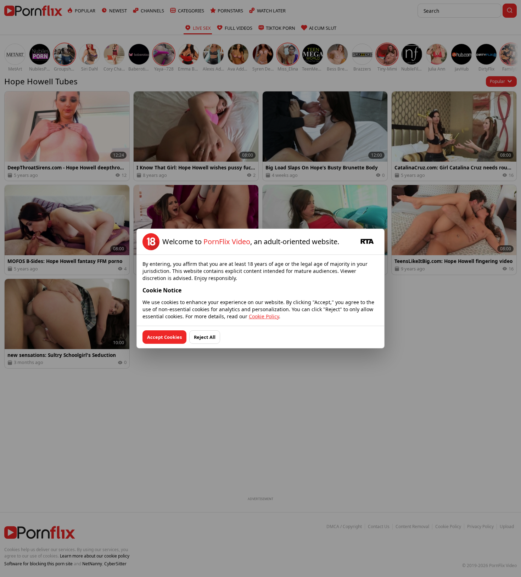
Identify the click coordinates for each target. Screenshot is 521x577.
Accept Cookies (164, 337)
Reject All (204, 337)
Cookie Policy (264, 316)
